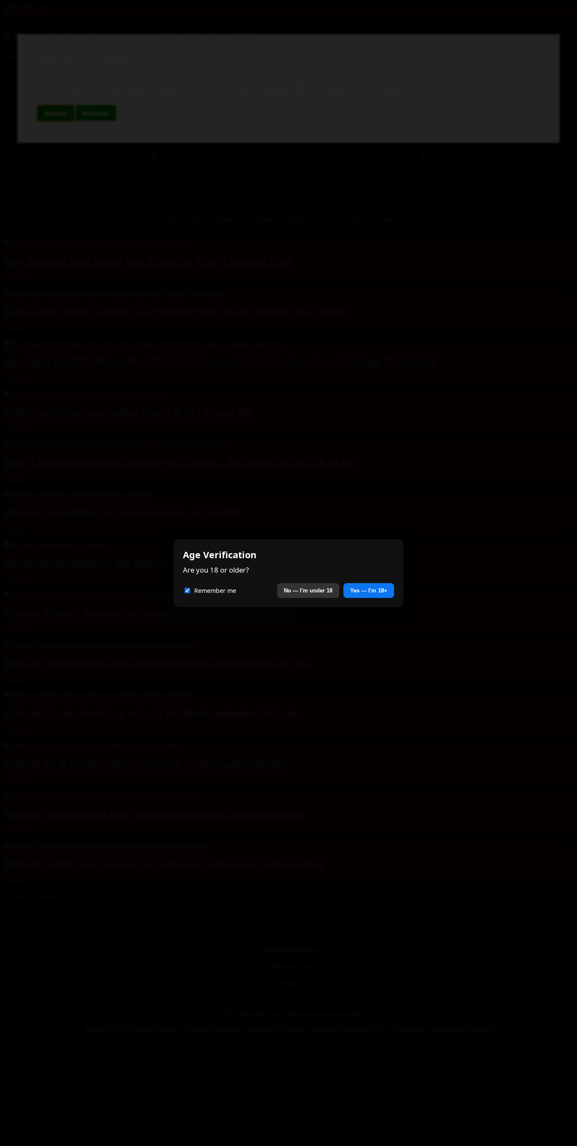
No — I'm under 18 (308, 590)
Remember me (215, 591)
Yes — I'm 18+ (368, 590)
